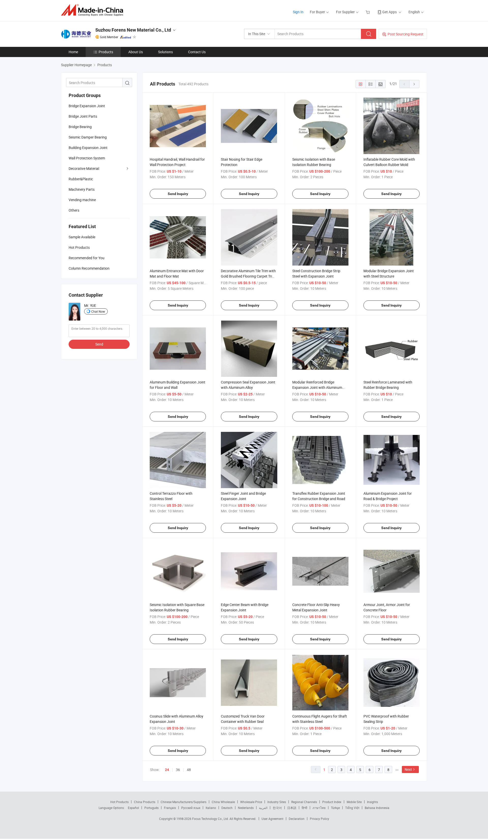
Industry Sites (276, 802)
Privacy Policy (319, 819)
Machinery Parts (82, 189)
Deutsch (227, 808)
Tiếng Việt (352, 808)
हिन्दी (304, 808)
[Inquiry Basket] (368, 11)
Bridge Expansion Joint (87, 105)
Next (408, 769)
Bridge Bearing (80, 126)
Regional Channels (304, 802)
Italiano (211, 808)
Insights (372, 802)
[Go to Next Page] (414, 84)
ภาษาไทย (319, 808)
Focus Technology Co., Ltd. (211, 819)
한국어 (277, 808)
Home (73, 51)
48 (189, 769)
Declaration (296, 819)
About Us (135, 51)
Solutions (165, 51)
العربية (263, 808)
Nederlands (246, 808)
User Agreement (272, 819)
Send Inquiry (178, 194)
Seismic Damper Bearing (88, 137)
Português (151, 808)
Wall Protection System (87, 158)
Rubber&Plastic (81, 178)
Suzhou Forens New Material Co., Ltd (133, 30)
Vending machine (82, 199)
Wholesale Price (251, 802)
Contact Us (197, 51)
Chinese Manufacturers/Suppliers (183, 802)
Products (106, 51)
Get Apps (390, 11)
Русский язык (190, 808)
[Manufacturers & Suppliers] (93, 10)
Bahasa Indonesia (377, 808)
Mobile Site (354, 802)
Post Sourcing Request (405, 34)
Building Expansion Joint (88, 147)
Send (99, 344)
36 (178, 769)
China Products (144, 802)
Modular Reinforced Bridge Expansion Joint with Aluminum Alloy (317, 387)
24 (167, 770)
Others (74, 210)
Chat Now (98, 311)
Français (170, 808)
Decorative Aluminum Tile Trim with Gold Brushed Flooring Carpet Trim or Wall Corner (248, 276)
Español (133, 808)
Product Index (331, 802)
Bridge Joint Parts (83, 116)
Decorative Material (84, 168)
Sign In (298, 11)
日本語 (291, 808)
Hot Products (119, 802)
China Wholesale (223, 802)
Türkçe (335, 808)
